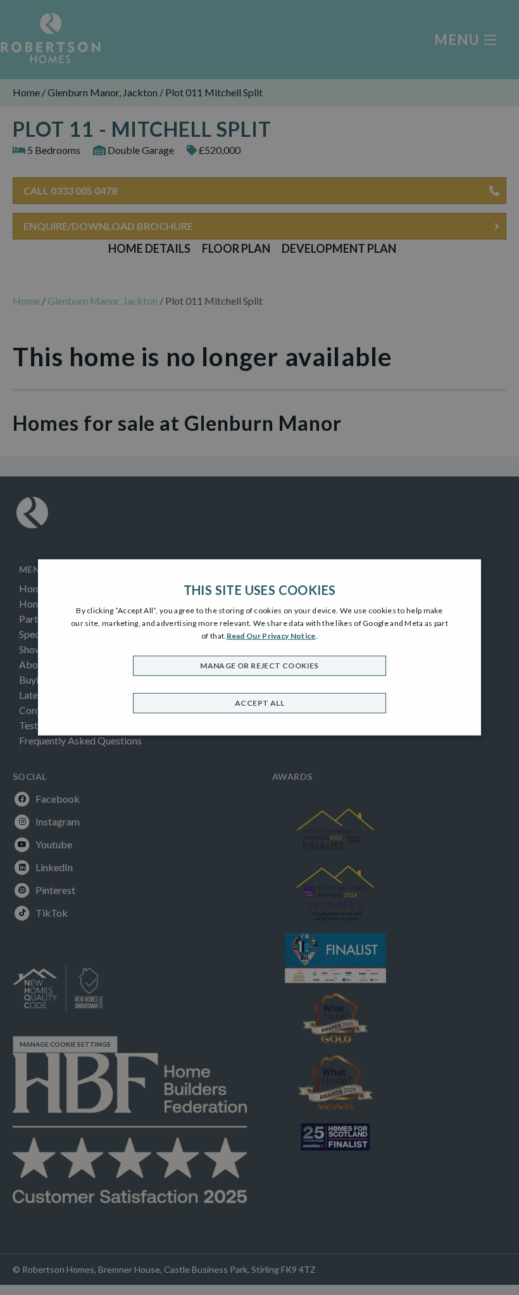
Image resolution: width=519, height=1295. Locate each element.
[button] (259, 665)
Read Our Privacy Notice (271, 635)
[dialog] (259, 647)
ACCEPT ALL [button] (259, 703)
